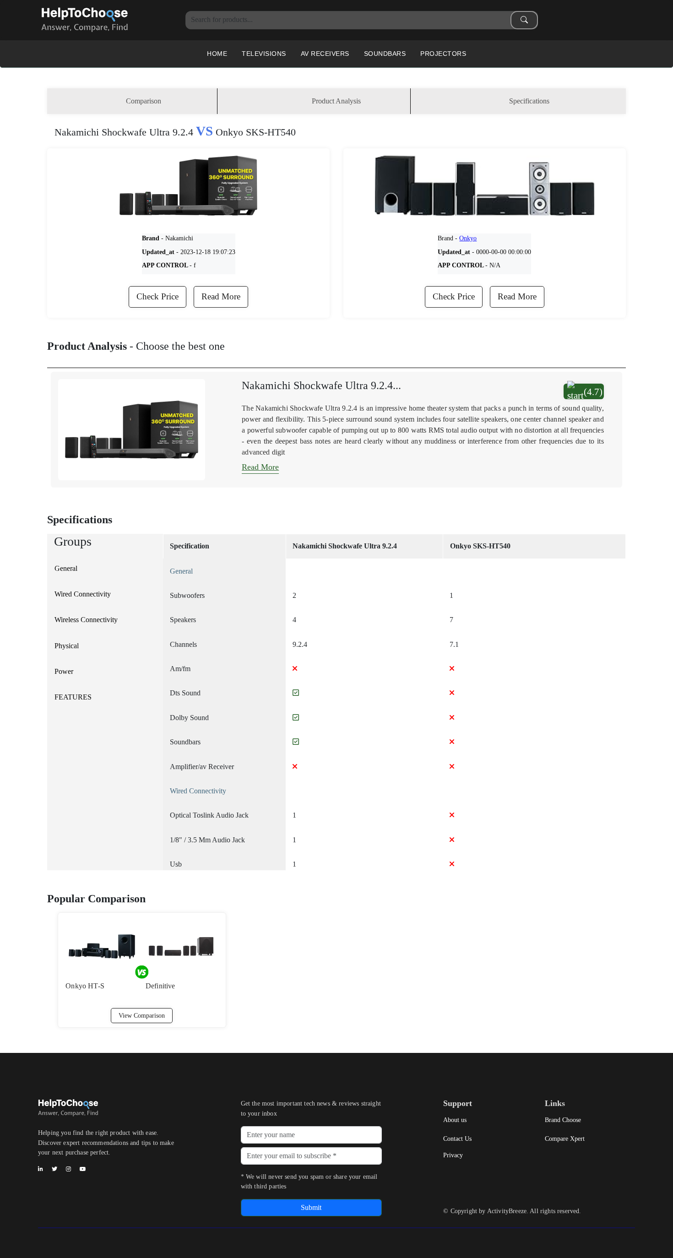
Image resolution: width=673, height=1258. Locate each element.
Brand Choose (563, 1119)
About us (455, 1119)
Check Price (157, 296)
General (65, 568)
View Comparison (142, 1015)
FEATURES (73, 697)
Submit (311, 1207)
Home (217, 53)
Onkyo (468, 238)
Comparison (143, 101)
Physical (66, 646)
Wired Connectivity (82, 594)
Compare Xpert (565, 1138)
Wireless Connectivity (86, 620)
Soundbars (385, 53)
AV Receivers (325, 53)
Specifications (529, 101)
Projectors (443, 53)
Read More (220, 296)
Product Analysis (336, 101)
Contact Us (457, 1138)
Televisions (264, 53)
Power (63, 671)
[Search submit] (524, 20)
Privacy (453, 1155)
